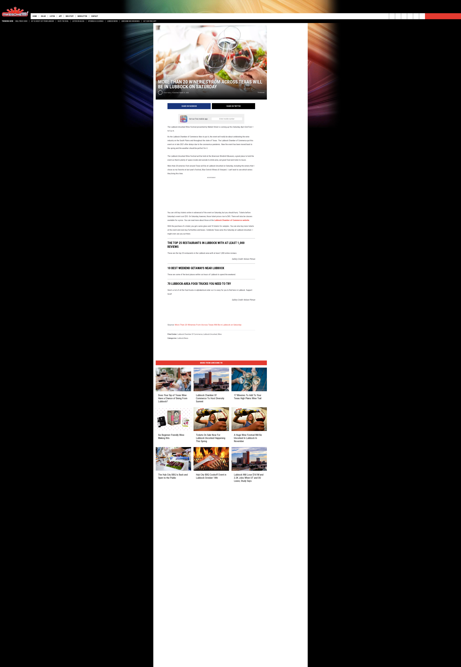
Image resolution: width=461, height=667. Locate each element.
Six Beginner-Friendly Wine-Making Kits (171, 437)
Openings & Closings (95, 21)
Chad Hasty (167, 93)
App (60, 16)
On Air (43, 16)
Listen (52, 16)
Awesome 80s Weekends (130, 21)
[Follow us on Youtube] (416, 16)
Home (35, 16)
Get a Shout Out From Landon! (42, 21)
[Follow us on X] (422, 16)
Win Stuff (70, 16)
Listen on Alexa (78, 21)
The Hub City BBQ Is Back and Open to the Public (173, 476)
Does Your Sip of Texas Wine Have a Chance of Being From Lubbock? (172, 398)
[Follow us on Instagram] (410, 16)
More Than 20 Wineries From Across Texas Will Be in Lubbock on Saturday (208, 325)
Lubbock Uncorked (210, 334)
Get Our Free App (149, 21)
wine (220, 334)
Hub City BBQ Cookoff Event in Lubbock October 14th (211, 476)
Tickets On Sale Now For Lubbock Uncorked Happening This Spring (210, 438)
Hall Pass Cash (21, 21)
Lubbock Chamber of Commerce (190, 334)
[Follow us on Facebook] (404, 16)
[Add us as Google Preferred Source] (398, 16)
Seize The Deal (63, 21)
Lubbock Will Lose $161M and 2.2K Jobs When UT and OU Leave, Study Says (248, 477)
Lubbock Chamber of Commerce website (231, 220)
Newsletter (82, 16)
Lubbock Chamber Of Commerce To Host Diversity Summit (210, 398)
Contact (94, 16)
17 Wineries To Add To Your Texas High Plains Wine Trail (247, 397)
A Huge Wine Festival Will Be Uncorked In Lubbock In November (248, 438)
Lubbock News (112, 21)
